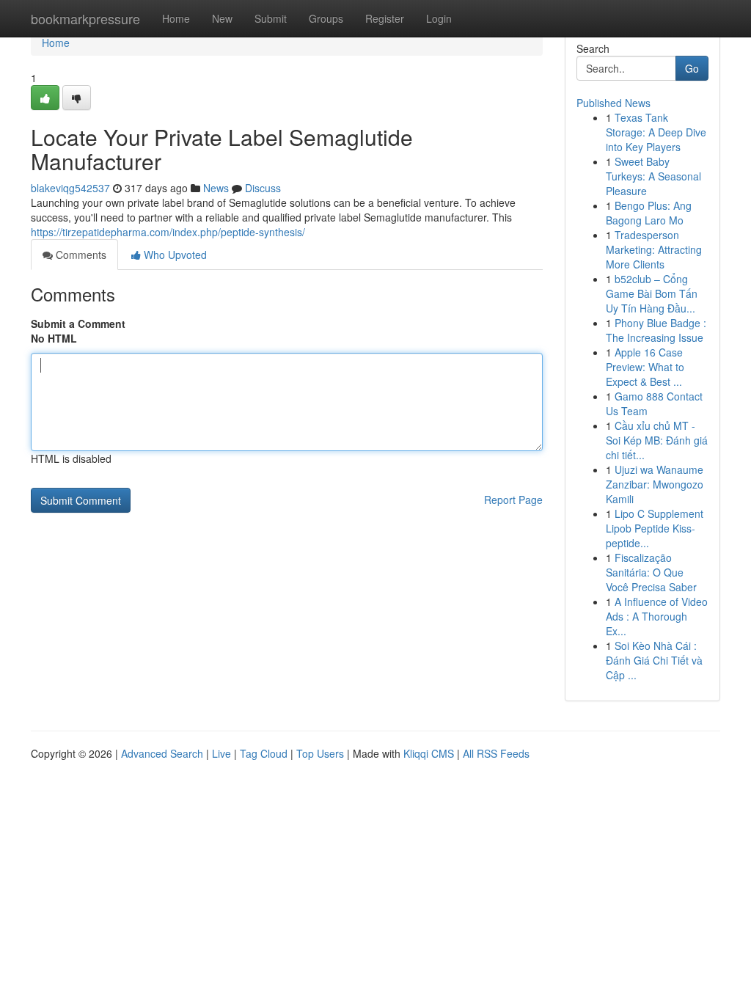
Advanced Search (162, 753)
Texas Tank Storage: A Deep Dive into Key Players (656, 132)
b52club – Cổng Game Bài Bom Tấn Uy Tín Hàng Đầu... (651, 293)
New (222, 18)
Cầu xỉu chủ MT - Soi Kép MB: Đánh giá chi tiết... (657, 440)
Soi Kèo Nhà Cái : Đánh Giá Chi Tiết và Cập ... (654, 660)
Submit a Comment (78, 323)
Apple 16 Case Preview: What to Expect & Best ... (645, 367)
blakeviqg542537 (70, 187)
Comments (79, 254)
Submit (270, 18)
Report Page (513, 499)
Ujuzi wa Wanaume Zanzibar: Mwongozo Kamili (654, 484)
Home (176, 18)
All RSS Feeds (496, 753)
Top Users (320, 753)
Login (439, 18)
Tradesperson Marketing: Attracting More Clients (654, 249)
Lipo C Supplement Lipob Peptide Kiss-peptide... (654, 528)
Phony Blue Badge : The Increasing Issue (656, 330)
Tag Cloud (263, 753)
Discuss (263, 187)
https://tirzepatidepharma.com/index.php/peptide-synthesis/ (168, 231)
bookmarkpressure (85, 18)
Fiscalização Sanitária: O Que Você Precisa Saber (651, 572)
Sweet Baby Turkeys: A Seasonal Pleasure (653, 176)
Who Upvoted (174, 254)
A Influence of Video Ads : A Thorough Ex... (657, 616)
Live (221, 753)
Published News (613, 102)
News (216, 187)
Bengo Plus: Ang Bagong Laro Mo (649, 212)
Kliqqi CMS (428, 753)
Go (692, 68)
